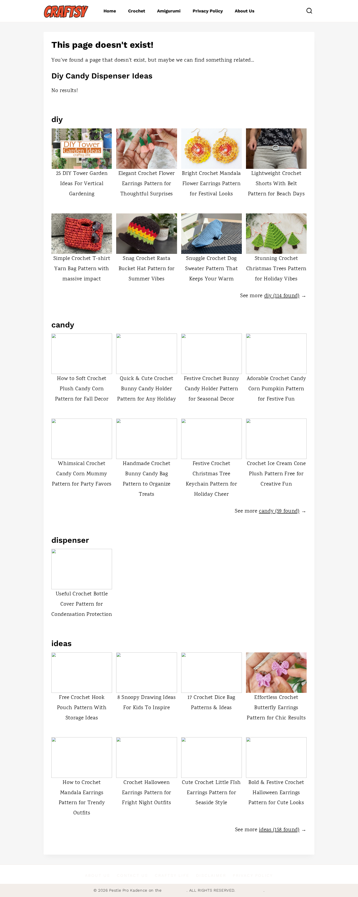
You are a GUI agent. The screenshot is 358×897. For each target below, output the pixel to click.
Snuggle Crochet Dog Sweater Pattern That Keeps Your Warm (211, 269)
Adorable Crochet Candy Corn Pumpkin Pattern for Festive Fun (276, 389)
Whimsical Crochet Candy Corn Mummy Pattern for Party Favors (82, 474)
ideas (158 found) (279, 830)
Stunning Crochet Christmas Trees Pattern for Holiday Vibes (276, 269)
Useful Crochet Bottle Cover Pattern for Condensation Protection (81, 604)
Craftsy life (172, 875)
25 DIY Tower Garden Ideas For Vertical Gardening (82, 184)
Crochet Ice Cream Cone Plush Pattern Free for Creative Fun (276, 474)
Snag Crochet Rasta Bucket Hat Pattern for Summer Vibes (147, 269)
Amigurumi (168, 10)
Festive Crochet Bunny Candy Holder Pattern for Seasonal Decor (211, 389)
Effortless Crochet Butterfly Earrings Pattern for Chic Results (276, 708)
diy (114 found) (282, 296)
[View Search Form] (309, 11)
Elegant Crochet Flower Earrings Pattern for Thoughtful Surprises (146, 184)
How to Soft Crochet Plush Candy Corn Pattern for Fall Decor (82, 389)
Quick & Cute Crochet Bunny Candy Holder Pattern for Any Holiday (146, 389)
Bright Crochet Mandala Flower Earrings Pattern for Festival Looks (211, 184)
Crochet (136, 10)
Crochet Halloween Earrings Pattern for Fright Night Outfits (146, 793)
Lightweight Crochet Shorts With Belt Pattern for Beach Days (276, 184)
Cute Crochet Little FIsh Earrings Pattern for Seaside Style (211, 793)
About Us (244, 10)
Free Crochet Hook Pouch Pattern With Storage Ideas (82, 708)
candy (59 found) (279, 511)
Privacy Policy (208, 10)
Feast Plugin (175, 890)
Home (110, 10)
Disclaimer (211, 875)
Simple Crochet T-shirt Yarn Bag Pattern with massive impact (81, 269)
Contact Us (132, 875)
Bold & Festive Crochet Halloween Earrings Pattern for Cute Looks (276, 793)
